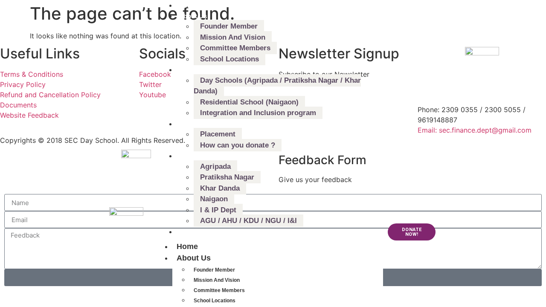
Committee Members (219, 290)
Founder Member (214, 270)
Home (187, 246)
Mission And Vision (217, 280)
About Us (194, 258)
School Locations (214, 301)
